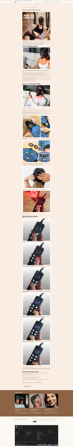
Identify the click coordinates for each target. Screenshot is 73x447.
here (43, 74)
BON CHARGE (54, 446)
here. (36, 378)
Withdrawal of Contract (39, 439)
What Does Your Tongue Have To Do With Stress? (50, 410)
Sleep (16, 433)
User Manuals (27, 434)
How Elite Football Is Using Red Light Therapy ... (21, 410)
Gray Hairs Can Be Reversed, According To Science (35, 410)
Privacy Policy (45, 420)
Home (23, 7)
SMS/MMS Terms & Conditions (40, 433)
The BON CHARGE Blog (26, 7)
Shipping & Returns (39, 437)
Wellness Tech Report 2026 (28, 433)
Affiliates (38, 436)
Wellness (16, 434)
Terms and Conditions (48, 420)
